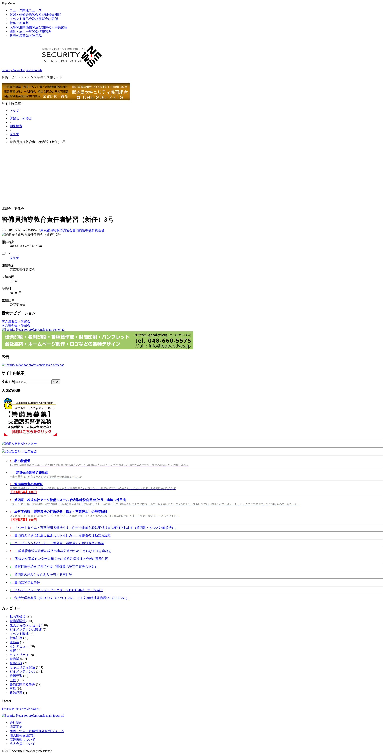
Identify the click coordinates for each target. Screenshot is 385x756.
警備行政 (16, 663)
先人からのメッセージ (26, 625)
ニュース (26, 10)
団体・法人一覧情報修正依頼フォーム (37, 731)
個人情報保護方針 (22, 735)
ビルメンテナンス (22, 671)
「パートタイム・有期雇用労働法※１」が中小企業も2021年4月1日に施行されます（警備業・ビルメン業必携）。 (94, 527)
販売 (26, 35)
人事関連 (38, 27)
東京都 (14, 134)
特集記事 (16, 638)
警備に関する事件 (25, 582)
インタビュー (19, 646)
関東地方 (16, 126)
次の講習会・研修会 (16, 325)
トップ (14, 110)
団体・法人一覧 (30, 31)
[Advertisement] (192, 175)
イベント (34, 18)
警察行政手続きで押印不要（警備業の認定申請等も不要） (54, 566)
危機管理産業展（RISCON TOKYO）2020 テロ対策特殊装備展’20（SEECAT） (69, 598)
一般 (13, 680)
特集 (19, 23)
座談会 (14, 642)
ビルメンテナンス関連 (26, 629)
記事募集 (16, 726)
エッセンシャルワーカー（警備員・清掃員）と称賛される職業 (57, 543)
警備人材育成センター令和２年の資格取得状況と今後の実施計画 (59, 558)
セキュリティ (19, 654)
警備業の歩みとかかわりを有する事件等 (41, 574)
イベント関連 (19, 633)
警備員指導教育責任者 (88, 230)
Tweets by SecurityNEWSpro (20, 708)
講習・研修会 (35, 14)
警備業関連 (18, 621)
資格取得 (56, 230)
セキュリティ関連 (22, 667)
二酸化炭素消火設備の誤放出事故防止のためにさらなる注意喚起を (60, 551)
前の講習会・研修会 (16, 321)
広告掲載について (22, 739)
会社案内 (16, 722)
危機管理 (16, 676)
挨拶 (13, 650)
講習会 (67, 230)
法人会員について (22, 743)
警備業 (14, 659)
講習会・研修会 (21, 118)
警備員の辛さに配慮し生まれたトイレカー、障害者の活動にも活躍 (60, 535)
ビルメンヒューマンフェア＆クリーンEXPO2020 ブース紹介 (56, 590)
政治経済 (16, 692)
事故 (13, 688)
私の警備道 (18, 616)
